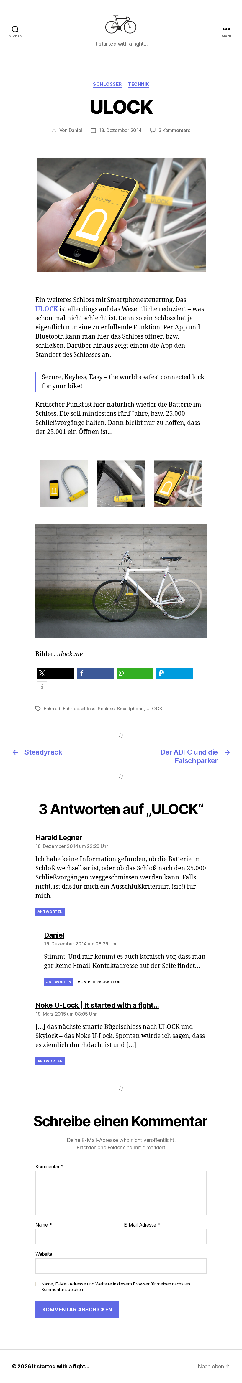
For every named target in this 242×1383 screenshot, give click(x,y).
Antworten (50, 912)
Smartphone (130, 709)
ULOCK (154, 709)
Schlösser (107, 84)
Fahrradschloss (79, 709)
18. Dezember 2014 (120, 130)
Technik (138, 84)
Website (43, 1254)
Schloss (106, 709)
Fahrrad (52, 709)
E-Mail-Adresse (142, 1225)
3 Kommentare (174, 130)
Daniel (75, 130)
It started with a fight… (60, 1366)
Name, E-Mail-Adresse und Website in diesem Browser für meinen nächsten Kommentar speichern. (115, 1286)
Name (43, 1225)
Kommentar (49, 1166)
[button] (55, 673)
